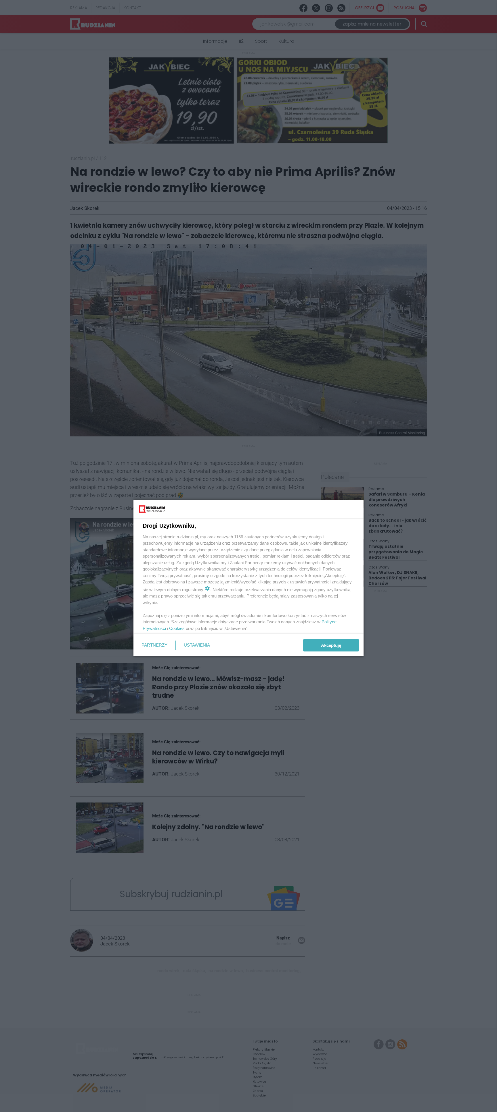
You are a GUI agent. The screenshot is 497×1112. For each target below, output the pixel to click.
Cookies (177, 628)
